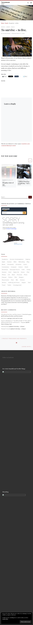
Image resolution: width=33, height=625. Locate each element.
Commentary (5, 267)
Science (22, 280)
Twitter (9, 285)
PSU (16, 277)
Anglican (28, 259)
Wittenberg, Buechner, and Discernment (12, 316)
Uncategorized (17, 285)
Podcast (4, 277)
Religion (21, 277)
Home (2, 23)
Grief (10, 272)
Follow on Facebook (8, 357)
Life (9, 274)
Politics (10, 277)
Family (28, 269)
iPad (28, 272)
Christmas (18, 264)
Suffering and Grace (14, 282)
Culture (21, 267)
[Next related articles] (30, 160)
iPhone (4, 274)
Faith (23, 269)
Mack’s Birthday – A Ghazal (17, 326)
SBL (17, 280)
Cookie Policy (5, 619)
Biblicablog (22, 261)
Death (6, 23)
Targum (24, 282)
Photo (25, 274)
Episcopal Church (15, 269)
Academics (5, 259)
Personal (19, 274)
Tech (29, 282)
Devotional (5, 269)
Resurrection (5, 280)
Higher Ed (16, 272)
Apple (3, 261)
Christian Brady (6, 33)
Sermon (4, 282)
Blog (28, 261)
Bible (15, 261)
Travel (3, 285)
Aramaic (9, 261)
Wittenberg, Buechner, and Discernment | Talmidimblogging (16, 314)
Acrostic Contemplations (16, 259)
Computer (13, 267)
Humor (23, 272)
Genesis (4, 272)
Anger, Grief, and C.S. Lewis (15, 318)
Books (3, 264)
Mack (13, 274)
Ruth (12, 280)
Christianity (10, 264)
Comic (25, 264)
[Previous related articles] (26, 160)
